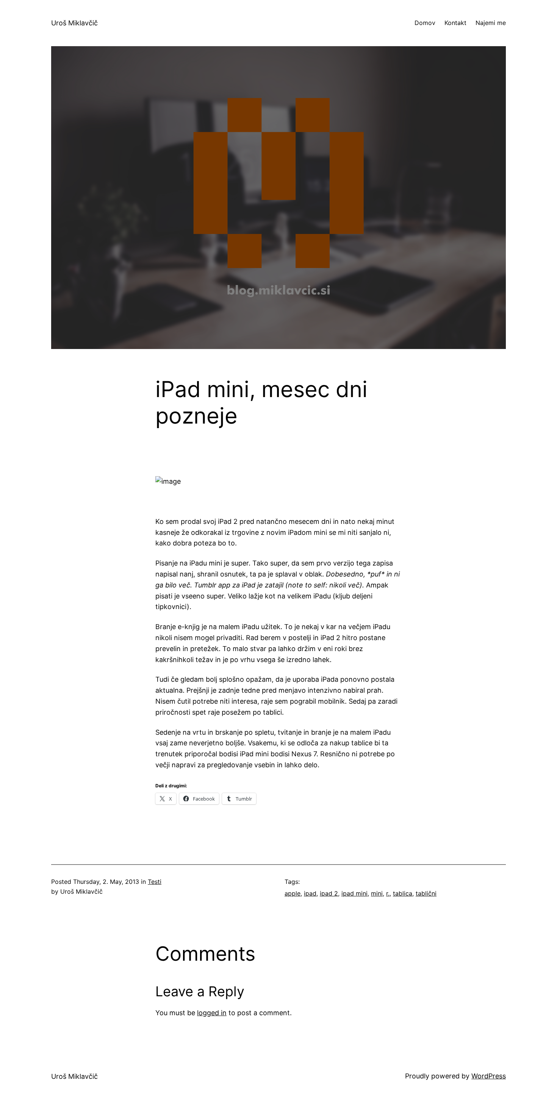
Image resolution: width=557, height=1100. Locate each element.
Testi (154, 881)
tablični (426, 893)
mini (377, 893)
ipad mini (354, 893)
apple (292, 893)
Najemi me (491, 22)
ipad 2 (329, 893)
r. (388, 893)
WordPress (488, 1076)
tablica (402, 893)
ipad (310, 893)
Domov (425, 22)
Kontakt (455, 22)
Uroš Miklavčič (74, 23)
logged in (212, 1013)
